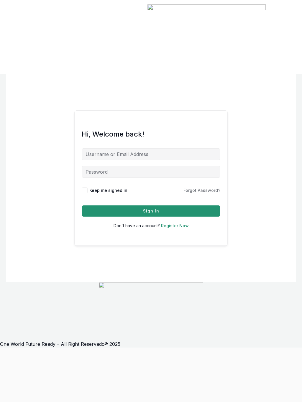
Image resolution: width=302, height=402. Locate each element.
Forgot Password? (201, 190)
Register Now (175, 225)
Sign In (151, 210)
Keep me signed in (108, 190)
